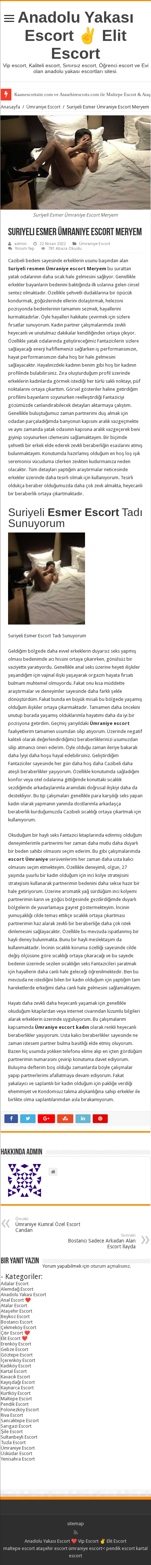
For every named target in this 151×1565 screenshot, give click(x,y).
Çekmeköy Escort (18, 1327)
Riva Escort (12, 1415)
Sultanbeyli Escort (19, 1437)
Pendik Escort (15, 1404)
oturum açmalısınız (110, 1266)
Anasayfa (10, 107)
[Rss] (75, 1532)
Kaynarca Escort (17, 1387)
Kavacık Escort (15, 1376)
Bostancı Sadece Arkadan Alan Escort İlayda (102, 1241)
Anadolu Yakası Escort (23, 1294)
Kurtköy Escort (15, 1393)
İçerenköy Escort (18, 1360)
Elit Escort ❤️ (14, 1338)
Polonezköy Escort (20, 1409)
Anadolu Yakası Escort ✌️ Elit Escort (76, 35)
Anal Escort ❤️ (16, 1300)
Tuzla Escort (13, 1442)
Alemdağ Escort (17, 1289)
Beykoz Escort (15, 1316)
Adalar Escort (15, 1283)
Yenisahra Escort (18, 1459)
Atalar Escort (14, 1305)
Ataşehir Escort (16, 1311)
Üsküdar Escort (16, 1453)
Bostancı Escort (17, 1322)
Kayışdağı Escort (18, 1382)
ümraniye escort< (87, 1548)
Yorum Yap (24, 248)
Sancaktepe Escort (20, 1420)
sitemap (75, 1523)
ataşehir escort (51, 1548)
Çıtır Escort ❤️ (15, 1333)
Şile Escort (12, 1431)
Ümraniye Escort (43, 107)
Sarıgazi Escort (16, 1426)
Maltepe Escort (16, 1398)
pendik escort (120, 1548)
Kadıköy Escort (16, 1366)
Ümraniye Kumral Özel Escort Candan (47, 1225)
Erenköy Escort (16, 1344)
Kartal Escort (14, 1371)
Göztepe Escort (17, 1355)
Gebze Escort (14, 1349)
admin (20, 243)
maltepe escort (19, 1548)
